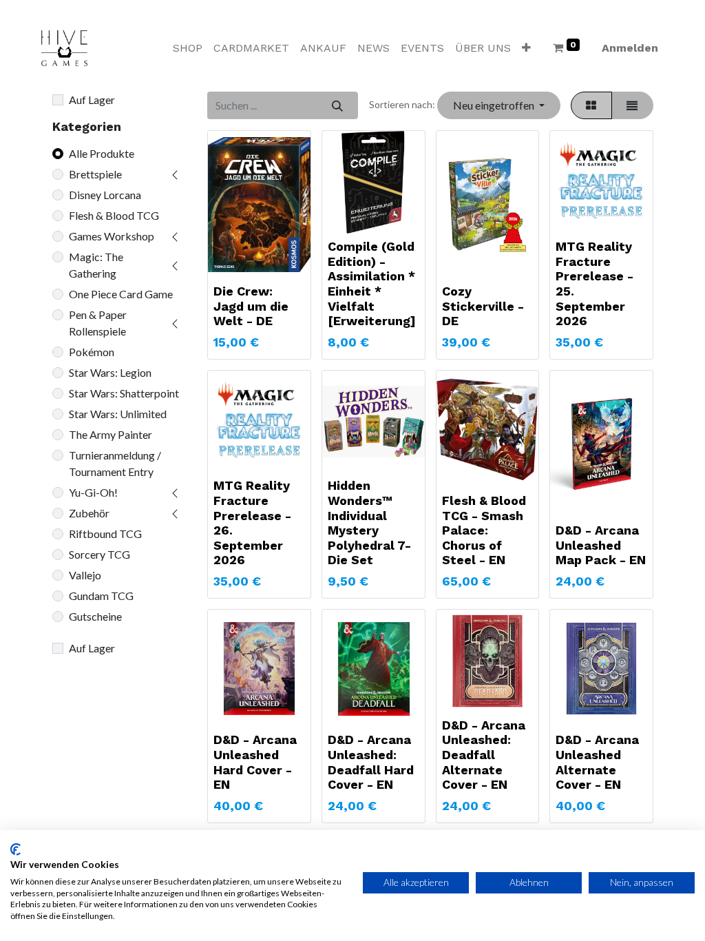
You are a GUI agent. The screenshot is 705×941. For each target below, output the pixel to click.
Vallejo (85, 574)
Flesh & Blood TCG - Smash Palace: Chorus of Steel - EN (484, 530)
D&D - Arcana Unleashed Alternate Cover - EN (597, 762)
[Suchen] (337, 105)
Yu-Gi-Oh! (93, 492)
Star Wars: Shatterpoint (124, 393)
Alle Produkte (101, 153)
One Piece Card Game (121, 293)
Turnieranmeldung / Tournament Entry (115, 463)
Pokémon (91, 351)
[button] (526, 48)
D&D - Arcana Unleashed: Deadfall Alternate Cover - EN (483, 755)
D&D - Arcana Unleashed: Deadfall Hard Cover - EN (371, 762)
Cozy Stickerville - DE (483, 306)
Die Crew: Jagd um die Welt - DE (250, 306)
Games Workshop (111, 235)
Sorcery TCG (99, 554)
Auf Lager (92, 99)
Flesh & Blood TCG (114, 215)
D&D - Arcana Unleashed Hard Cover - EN (255, 762)
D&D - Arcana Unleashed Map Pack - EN (601, 545)
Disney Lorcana (105, 194)
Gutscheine (95, 616)
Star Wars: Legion (110, 372)
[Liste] (632, 105)
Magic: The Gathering (96, 265)
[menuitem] (187, 48)
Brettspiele (95, 173)
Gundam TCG (101, 595)
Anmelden (630, 47)
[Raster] (591, 105)
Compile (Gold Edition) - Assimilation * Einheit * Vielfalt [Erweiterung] (372, 283)
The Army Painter (110, 434)
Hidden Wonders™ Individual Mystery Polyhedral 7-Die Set (369, 522)
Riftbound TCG (105, 533)
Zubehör (89, 512)
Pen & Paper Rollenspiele (98, 323)
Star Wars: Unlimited (118, 413)
